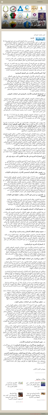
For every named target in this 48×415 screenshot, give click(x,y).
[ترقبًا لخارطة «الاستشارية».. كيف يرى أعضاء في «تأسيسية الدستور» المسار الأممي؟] (20, 394)
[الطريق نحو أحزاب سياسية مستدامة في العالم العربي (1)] (20, 383)
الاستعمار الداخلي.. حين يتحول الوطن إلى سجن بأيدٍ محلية (33, 384)
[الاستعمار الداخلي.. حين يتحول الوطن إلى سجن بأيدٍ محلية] (43, 384)
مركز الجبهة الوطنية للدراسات (35, 413)
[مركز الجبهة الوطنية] (40, 1)
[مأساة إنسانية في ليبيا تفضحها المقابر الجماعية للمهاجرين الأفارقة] (43, 393)
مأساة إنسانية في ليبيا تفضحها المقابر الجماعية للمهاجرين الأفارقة (33, 395)
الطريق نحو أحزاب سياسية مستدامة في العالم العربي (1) (11, 384)
